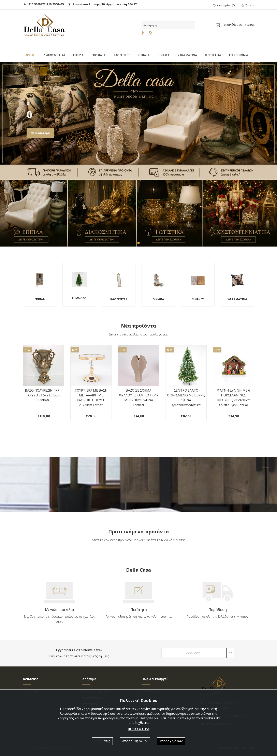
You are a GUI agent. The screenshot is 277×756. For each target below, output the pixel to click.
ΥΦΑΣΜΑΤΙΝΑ (187, 55)
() (226, 5)
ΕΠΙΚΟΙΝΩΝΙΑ (238, 55)
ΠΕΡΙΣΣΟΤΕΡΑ (138, 729)
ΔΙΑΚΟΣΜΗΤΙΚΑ (54, 55)
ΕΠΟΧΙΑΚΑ (98, 55)
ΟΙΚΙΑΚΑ (143, 55)
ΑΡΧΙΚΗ (30, 55)
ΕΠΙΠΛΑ (78, 55)
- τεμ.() (238, 24)
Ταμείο (250, 5)
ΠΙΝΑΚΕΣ (164, 55)
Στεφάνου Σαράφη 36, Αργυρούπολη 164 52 (103, 4)
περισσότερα (40, 133)
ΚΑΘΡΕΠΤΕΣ (122, 55)
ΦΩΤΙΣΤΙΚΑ (213, 55)
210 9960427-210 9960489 (45, 4)
